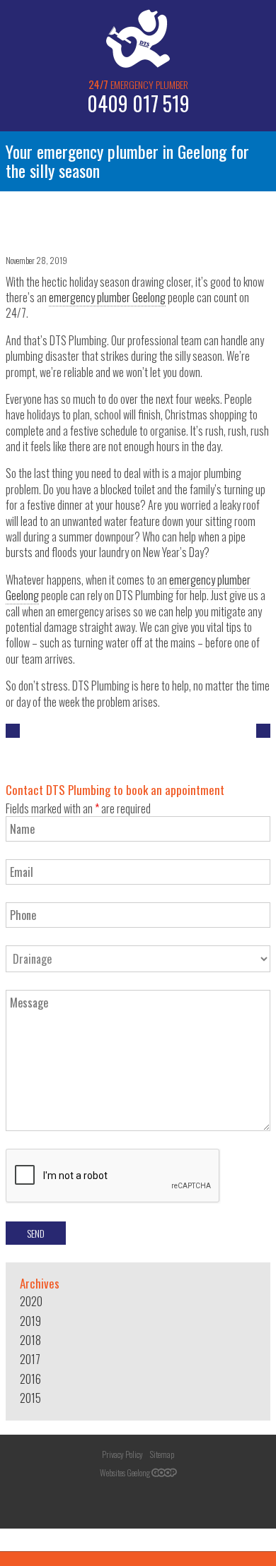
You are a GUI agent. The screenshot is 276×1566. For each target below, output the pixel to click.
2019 (30, 1321)
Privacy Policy (122, 1454)
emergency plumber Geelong (107, 297)
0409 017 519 (138, 103)
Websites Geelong (125, 1472)
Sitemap (162, 1454)
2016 (30, 1379)
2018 (30, 1340)
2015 (30, 1398)
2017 (30, 1359)
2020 (31, 1301)
